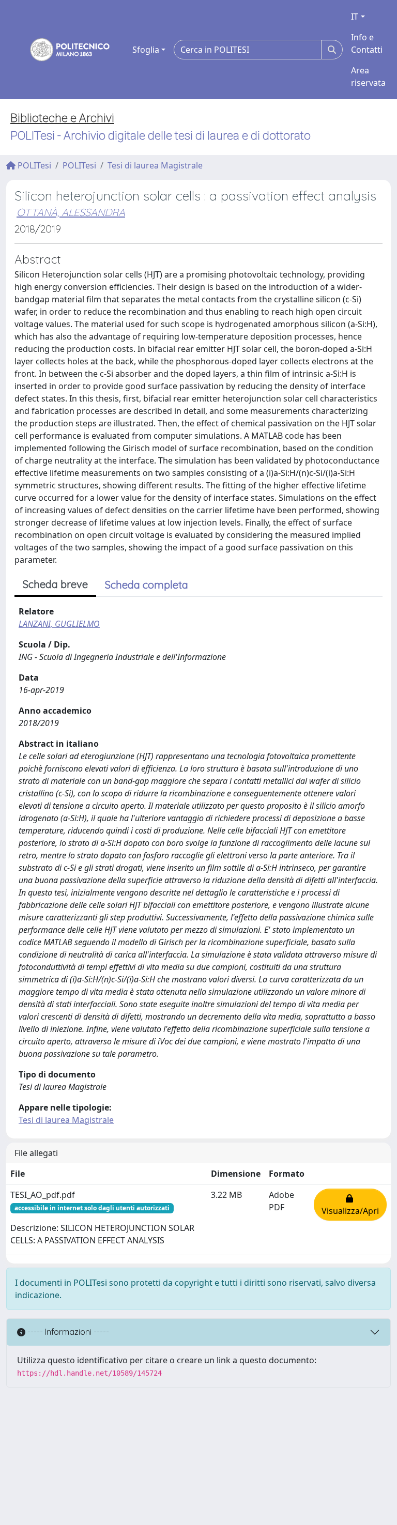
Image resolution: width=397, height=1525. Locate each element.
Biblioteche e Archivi (62, 118)
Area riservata (368, 76)
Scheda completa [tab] (146, 584)
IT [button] (354, 16)
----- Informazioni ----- (67, 1332)
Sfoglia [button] (145, 49)
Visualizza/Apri (350, 1204)
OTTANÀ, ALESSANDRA (71, 212)
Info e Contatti (367, 43)
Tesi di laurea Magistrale (155, 165)
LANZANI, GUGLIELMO (59, 623)
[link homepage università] (63, 49)
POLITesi (33, 165)
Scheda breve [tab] (55, 584)
